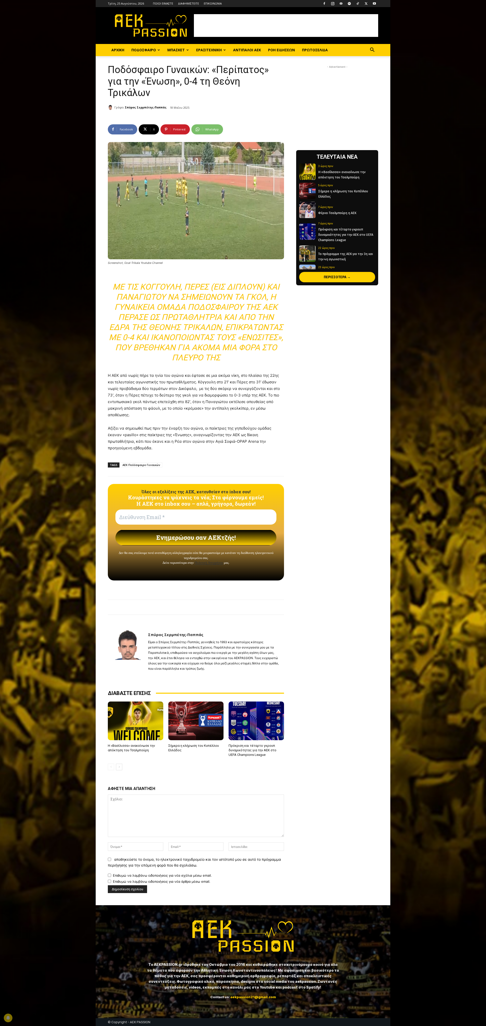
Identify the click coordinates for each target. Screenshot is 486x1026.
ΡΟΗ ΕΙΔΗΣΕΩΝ (281, 50)
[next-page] (119, 767)
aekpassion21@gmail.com (253, 997)
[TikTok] (357, 3)
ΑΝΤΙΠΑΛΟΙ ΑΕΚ (247, 50)
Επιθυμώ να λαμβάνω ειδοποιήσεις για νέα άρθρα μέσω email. (161, 881)
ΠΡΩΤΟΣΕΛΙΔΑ (315, 50)
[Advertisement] (286, 25)
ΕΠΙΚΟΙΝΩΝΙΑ (213, 3)
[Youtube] (374, 3)
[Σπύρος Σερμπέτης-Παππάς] (111, 107)
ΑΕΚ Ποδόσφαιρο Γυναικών (141, 465)
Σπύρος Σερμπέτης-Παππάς (146, 107)
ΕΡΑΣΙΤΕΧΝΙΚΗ (209, 50)
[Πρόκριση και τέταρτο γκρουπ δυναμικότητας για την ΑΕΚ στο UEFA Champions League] (256, 721)
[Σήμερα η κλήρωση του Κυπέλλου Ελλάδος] (196, 721)
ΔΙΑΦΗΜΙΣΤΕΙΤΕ (188, 3)
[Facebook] (324, 3)
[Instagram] (332, 3)
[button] (372, 50)
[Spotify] (349, 3)
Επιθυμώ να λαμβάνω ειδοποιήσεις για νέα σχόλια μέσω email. (162, 875)
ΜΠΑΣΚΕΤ (176, 50)
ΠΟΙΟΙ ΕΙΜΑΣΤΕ (163, 3)
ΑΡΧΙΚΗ (117, 50)
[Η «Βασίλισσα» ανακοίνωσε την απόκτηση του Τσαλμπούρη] (135, 721)
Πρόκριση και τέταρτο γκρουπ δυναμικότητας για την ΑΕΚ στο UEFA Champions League (252, 750)
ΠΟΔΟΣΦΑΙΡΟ (143, 50)
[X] (366, 3)
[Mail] (341, 3)
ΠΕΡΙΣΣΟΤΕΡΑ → (337, 277)
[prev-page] (111, 767)
